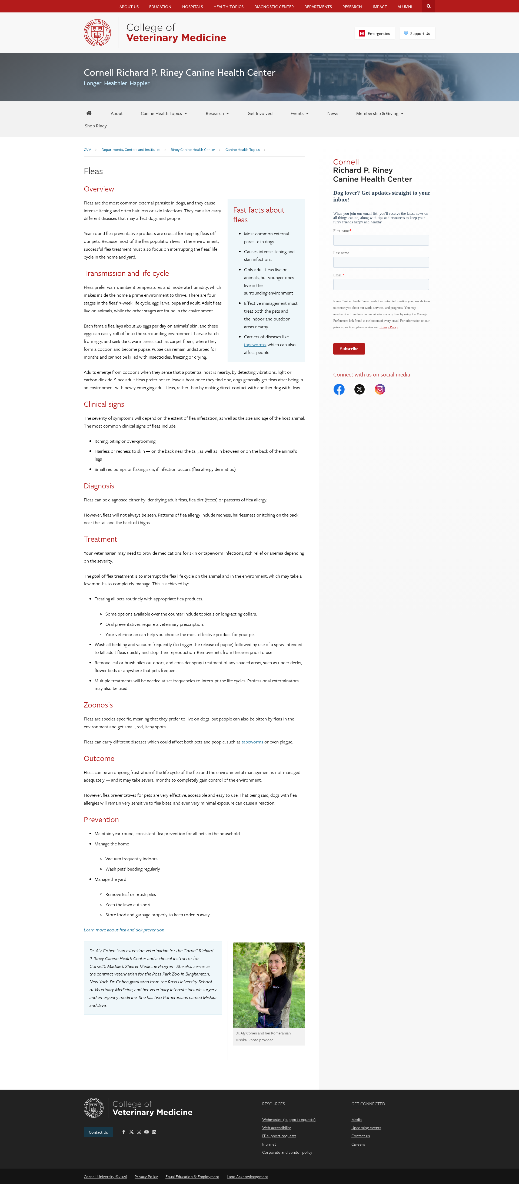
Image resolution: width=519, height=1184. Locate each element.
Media (356, 1119)
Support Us (420, 33)
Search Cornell (428, 6)
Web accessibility (276, 1127)
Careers (358, 1144)
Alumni (405, 6)
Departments (318, 6)
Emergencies (379, 33)
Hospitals (192, 6)
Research (352, 6)
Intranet (269, 1144)
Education (160, 6)
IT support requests (279, 1136)
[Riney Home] (89, 113)
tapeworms (255, 344)
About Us (129, 6)
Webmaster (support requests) (289, 1119)
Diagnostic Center (274, 6)
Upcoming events (366, 1127)
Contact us (360, 1136)
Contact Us (98, 1132)
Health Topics (229, 6)
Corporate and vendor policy (287, 1152)
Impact (380, 6)
